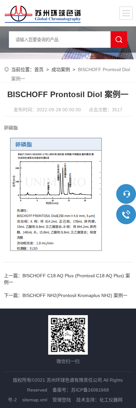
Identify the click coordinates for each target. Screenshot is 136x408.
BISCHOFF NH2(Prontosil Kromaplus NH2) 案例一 (74, 295)
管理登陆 (61, 399)
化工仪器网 (110, 399)
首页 (39, 69)
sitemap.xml (34, 399)
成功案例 (60, 69)
